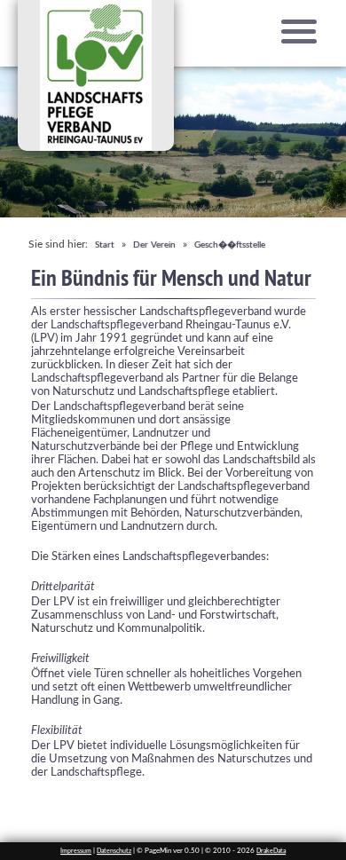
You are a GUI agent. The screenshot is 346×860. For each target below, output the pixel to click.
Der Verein (154, 245)
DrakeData (271, 851)
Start (104, 245)
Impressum (75, 851)
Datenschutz (114, 851)
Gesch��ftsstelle (229, 245)
